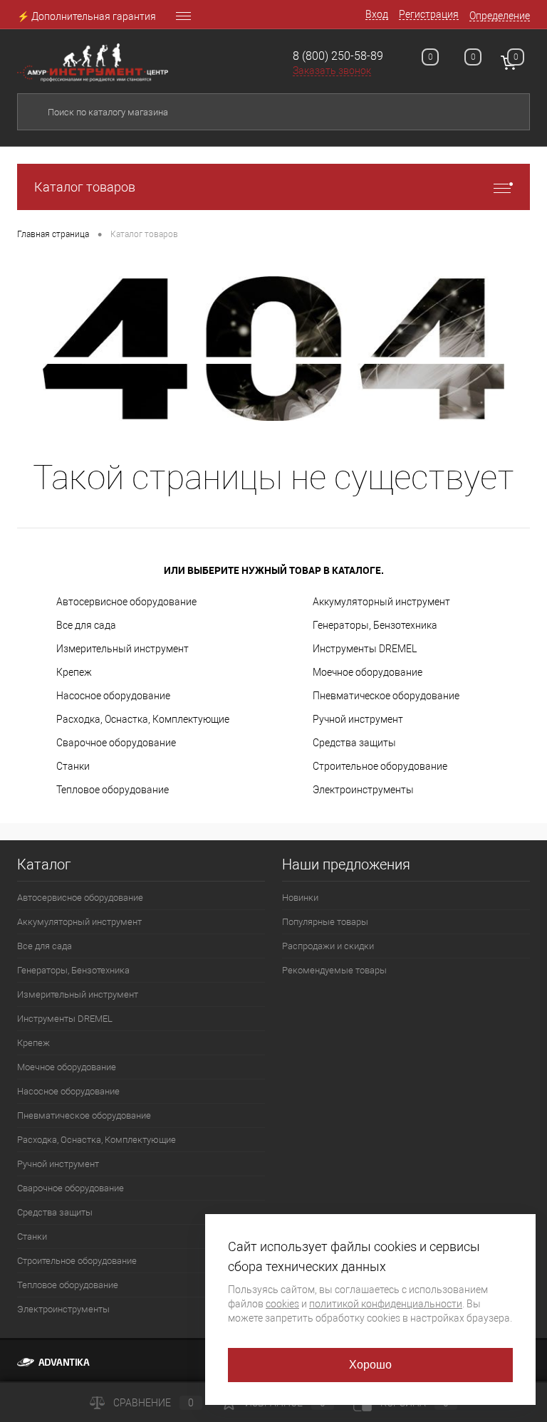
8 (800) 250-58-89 (338, 56)
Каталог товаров (84, 186)
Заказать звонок (332, 70)
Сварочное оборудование (116, 742)
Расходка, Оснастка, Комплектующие (142, 719)
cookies (282, 1303)
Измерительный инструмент (122, 648)
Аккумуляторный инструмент (381, 601)
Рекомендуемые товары (334, 970)
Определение (499, 15)
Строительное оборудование (380, 766)
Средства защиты (354, 742)
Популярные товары (325, 921)
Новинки (300, 897)
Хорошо (370, 1365)
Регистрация (429, 14)
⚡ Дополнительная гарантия (86, 16)
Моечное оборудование (367, 672)
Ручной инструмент (358, 719)
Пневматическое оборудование (386, 695)
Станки (73, 766)
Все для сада (86, 625)
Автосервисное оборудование (126, 601)
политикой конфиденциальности (385, 1303)
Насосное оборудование (113, 695)
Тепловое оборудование (112, 789)
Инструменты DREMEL (365, 648)
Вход (376, 14)
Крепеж (74, 672)
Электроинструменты (363, 789)
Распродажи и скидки (328, 946)
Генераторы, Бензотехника (375, 625)
